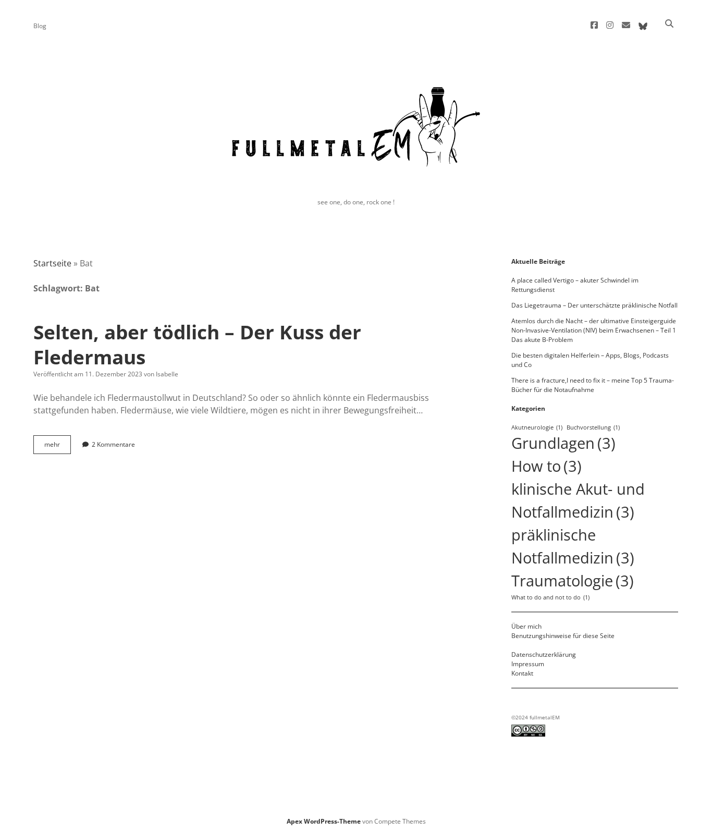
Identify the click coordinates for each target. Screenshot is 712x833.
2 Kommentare (113, 444)
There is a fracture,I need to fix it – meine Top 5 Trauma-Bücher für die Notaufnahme (592, 385)
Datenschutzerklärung (543, 654)
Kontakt (522, 673)
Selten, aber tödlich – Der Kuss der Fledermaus (197, 344)
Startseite (52, 263)
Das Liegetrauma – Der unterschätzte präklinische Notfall (594, 305)
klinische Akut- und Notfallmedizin (578, 500)
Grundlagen (563, 443)
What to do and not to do (550, 597)
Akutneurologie (536, 427)
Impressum (527, 663)
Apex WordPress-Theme (324, 821)
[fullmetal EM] (356, 175)
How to (546, 466)
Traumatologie (572, 580)
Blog (39, 25)
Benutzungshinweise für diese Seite (563, 635)
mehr (57, 446)
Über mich (526, 626)
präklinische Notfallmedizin (572, 546)
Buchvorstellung (593, 427)
